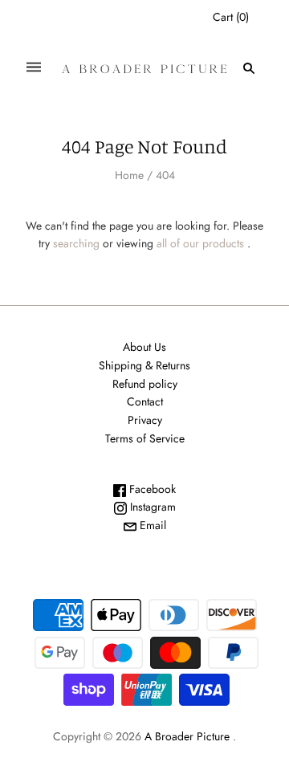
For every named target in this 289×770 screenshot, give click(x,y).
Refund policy (144, 384)
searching (76, 243)
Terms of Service (145, 438)
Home (129, 175)
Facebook (151, 489)
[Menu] (33, 68)
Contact (145, 401)
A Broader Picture (187, 736)
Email (151, 525)
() (231, 17)
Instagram (151, 507)
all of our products (200, 243)
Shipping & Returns (144, 365)
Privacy (145, 420)
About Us (144, 347)
